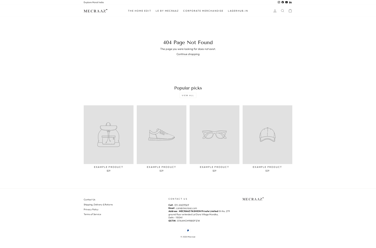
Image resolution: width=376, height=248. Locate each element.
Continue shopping (188, 54)
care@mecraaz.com (186, 208)
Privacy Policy (91, 209)
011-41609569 (181, 205)
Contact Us (89, 199)
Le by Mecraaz (167, 10)
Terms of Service (92, 214)
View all (188, 95)
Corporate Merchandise (203, 10)
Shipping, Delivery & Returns (98, 204)
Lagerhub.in (238, 10)
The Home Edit (139, 10)
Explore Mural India (94, 2)
